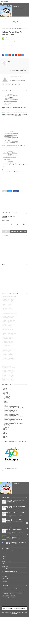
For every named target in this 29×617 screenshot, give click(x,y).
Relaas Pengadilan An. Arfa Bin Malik (11, 418)
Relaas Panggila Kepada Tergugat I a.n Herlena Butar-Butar (15, 501)
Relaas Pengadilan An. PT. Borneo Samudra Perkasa (14, 407)
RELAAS (6, 28)
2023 (4, 391)
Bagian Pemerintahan (7, 561)
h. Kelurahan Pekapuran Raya (8, 359)
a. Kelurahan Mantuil (6, 366)
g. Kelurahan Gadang (6, 322)
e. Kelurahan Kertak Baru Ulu (8, 320)
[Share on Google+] (9, 55)
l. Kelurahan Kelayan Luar (7, 329)
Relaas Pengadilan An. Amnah (10, 420)
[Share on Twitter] (6, 55)
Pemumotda (15, 588)
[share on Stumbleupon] (19, 55)
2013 (4, 437)
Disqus (9, 191)
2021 (4, 393)
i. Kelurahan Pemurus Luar (7, 360)
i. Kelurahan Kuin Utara (7, 308)
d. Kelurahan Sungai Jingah (8, 301)
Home (3, 28)
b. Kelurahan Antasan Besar (8, 316)
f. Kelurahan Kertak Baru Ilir (8, 321)
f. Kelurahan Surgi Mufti (7, 304)
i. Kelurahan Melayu (6, 325)
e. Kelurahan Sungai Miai (7, 303)
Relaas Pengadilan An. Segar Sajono (11, 422)
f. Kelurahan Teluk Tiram (7, 341)
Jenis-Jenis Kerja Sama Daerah (20, 7)
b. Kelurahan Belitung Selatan (8, 336)
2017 (4, 432)
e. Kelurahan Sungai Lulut (7, 355)
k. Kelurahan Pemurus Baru (8, 379)
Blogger (4, 191)
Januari (5, 427)
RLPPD (7, 548)
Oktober (6, 397)
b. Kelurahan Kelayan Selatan (8, 367)
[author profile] (3, 39)
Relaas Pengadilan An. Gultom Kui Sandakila (13, 419)
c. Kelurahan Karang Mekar (8, 353)
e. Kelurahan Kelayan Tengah (8, 371)
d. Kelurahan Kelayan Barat (8, 370)
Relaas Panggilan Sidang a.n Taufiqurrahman (11, 171)
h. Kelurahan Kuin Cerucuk (8, 343)
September (6, 398)
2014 (4, 436)
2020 (4, 428)
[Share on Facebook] (3, 55)
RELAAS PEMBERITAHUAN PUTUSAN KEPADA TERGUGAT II (14, 530)
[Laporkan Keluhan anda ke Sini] (8, 477)
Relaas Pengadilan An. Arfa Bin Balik (11, 406)
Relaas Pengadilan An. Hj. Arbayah (11, 411)
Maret (5, 424)
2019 (4, 429)
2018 (4, 431)
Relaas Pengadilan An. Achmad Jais (11, 414)
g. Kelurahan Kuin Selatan (7, 342)
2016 (4, 433)
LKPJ (11, 593)
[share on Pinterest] (16, 55)
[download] (11, 464)
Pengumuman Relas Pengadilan (8, 110)
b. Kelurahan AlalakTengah (8, 299)
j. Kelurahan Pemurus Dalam (8, 378)
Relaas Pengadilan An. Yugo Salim (11, 410)
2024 (4, 389)
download (5, 581)
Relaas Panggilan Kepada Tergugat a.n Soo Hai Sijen (13, 145)
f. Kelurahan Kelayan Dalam (8, 372)
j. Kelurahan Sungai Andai (7, 309)
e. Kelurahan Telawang (7, 339)
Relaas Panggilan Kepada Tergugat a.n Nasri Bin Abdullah (14, 114)
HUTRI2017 (5, 568)
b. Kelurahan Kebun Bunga (8, 351)
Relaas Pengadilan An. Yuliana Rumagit (12, 415)
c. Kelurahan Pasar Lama (7, 317)
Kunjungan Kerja (6, 578)
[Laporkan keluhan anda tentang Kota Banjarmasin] (2, 471)
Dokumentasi (5, 566)
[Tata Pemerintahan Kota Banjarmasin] (14, 21)
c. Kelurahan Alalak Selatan (8, 300)
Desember (6, 394)
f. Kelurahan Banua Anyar (7, 357)
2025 (4, 388)
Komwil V (5, 576)
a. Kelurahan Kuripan (6, 350)
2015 (4, 434)
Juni (5, 402)
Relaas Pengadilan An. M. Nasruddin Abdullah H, (14, 423)
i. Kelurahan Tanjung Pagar (8, 376)
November (6, 396)
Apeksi (4, 558)
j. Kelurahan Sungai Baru (7, 326)
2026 (4, 387)
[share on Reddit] (22, 55)
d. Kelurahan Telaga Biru (7, 338)
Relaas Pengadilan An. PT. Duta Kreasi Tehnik (13, 416)
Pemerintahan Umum (7, 591)
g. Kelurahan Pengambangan (8, 358)
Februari (6, 425)
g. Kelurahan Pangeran (7, 305)
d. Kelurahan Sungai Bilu (7, 354)
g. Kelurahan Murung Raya (7, 374)
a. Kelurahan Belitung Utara (8, 334)
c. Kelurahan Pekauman (7, 368)
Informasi (5, 573)
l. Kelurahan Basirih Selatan (8, 380)
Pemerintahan (5, 593)
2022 (4, 392)
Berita (4, 563)
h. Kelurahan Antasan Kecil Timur (9, 307)
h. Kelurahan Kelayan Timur (8, 375)
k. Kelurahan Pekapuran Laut (8, 328)
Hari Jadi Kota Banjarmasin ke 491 (10, 571)
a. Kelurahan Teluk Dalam (7, 315)
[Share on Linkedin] (13, 55)
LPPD (15, 593)
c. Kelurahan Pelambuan (7, 337)
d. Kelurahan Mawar (6, 318)
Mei (5, 403)
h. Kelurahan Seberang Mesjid (8, 324)
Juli (5, 401)
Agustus (6, 400)
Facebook (16, 191)
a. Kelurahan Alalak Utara (7, 297)
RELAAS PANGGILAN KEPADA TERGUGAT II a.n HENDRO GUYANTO (16, 543)
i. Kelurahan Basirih (6, 345)
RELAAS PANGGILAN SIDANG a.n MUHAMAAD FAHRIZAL (13, 537)
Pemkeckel (13, 595)
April (5, 405)
